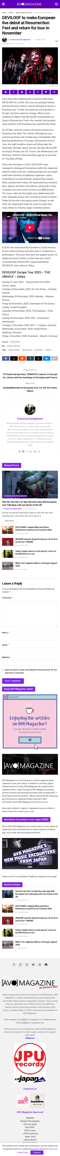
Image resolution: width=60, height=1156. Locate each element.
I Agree (37, 1152)
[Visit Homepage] (30, 4)
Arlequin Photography (30, 1121)
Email (5, 645)
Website (5, 657)
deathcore (27, 350)
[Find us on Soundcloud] (39, 964)
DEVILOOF (15, 342)
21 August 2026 (30, 509)
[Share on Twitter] (14, 92)
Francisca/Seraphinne (20, 40)
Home (4, 13)
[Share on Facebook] (5, 92)
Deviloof (38, 350)
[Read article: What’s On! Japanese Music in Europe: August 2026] (7, 566)
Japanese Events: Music (43, 13)
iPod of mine (30, 1130)
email (31, 811)
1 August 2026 (22, 569)
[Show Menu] (3, 4)
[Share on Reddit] (22, 92)
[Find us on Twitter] (20, 965)
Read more (11, 521)
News (11, 13)
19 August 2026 (22, 533)
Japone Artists (30, 1140)
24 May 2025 (40, 40)
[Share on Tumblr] (30, 92)
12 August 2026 (22, 557)
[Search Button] (56, 4)
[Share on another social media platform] (54, 92)
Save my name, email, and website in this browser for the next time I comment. (31, 671)
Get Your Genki (30, 1124)
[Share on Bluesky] (46, 92)
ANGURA (30, 1118)
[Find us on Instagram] (27, 964)
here (46, 802)
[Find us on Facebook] (14, 964)
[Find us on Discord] (46, 965)
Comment (7, 597)
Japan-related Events (23, 13)
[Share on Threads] (38, 92)
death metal (14, 350)
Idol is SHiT (30, 1127)
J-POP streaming (30, 1133)
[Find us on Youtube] (33, 964)
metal (48, 350)
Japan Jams (30, 1136)
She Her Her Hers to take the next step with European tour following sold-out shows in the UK (36, 894)
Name (5, 632)
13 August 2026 (22, 545)
